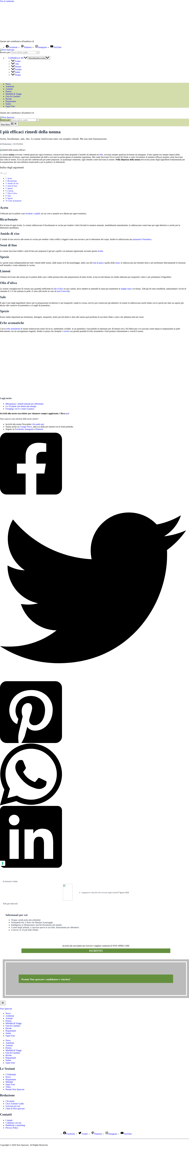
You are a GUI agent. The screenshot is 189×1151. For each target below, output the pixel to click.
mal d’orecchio (63, 291)
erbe (101, 154)
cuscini (66, 331)
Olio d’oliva (12, 193)
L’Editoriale (11, 1074)
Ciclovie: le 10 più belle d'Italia (24, 930)
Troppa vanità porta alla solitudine (26, 920)
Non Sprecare (6, 1009)
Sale (9, 196)
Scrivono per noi (13, 1106)
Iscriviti (96, 950)
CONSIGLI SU (16, 58)
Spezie (10, 188)
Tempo (18, 75)
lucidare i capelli (33, 213)
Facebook (19, 429)
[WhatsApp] (93, 775)
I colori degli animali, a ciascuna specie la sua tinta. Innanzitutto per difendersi (45, 927)
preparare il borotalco (142, 239)
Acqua (17, 61)
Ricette (9, 99)
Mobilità (9, 1082)
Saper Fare (10, 106)
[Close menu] (3, 1003)
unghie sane (126, 289)
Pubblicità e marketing (15, 1125)
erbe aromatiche (13, 329)
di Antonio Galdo (10, 881)
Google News (26, 427)
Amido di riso (12, 183)
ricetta (100, 251)
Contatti (9, 1120)
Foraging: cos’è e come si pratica (20, 409)
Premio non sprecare (14, 957)
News (8, 84)
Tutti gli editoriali (10, 904)
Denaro (18, 66)
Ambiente (10, 86)
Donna (8, 91)
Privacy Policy (12, 1128)
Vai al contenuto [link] (7, 1)
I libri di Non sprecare (15, 1108)
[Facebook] (93, 464)
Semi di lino (12, 186)
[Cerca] (38, 52)
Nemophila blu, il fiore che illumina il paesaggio (32, 922)
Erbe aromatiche (14, 201)
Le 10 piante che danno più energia (21, 406)
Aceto (9, 178)
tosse (117, 263)
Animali (9, 89)
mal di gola (98, 263)
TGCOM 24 (42, 41)
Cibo (17, 64)
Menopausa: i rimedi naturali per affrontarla (24, 404)
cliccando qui (38, 424)
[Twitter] (93, 588)
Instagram (29, 429)
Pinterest (39, 429)
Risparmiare (11, 101)
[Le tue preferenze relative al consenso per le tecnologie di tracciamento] (2, 863)
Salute (17, 72)
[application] (25, 58)
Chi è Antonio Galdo (15, 1103)
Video (8, 1087)
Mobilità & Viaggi (13, 94)
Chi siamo (10, 1101)
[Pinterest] (93, 712)
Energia (18, 69)
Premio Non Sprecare (15, 1089)
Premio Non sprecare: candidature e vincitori (45, 979)
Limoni (10, 191)
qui (67, 413)
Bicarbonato (12, 181)
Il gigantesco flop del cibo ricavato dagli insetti (99, 892)
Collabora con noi (13, 1123)
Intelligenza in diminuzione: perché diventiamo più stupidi (36, 925)
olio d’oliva (58, 289)
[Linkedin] (93, 837)
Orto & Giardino (13, 96)
